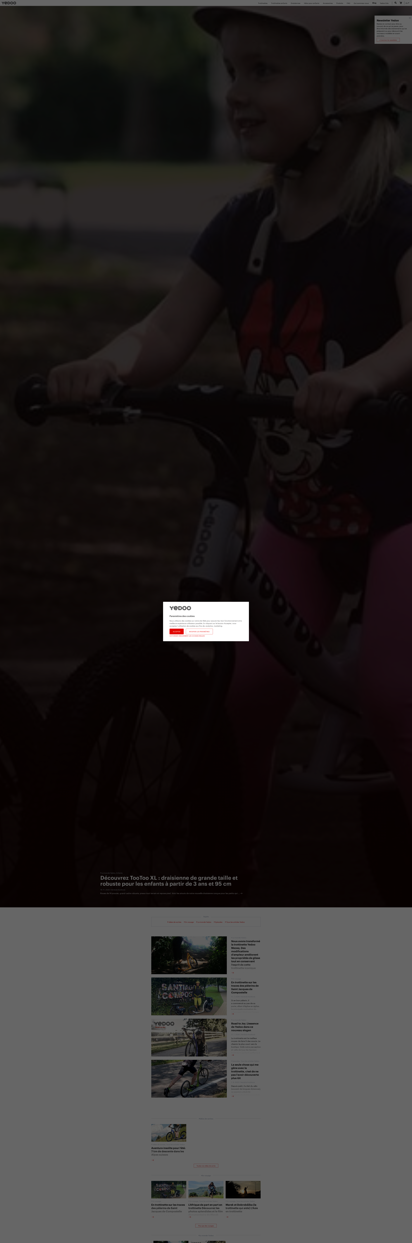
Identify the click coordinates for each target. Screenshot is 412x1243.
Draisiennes (295, 3)
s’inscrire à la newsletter (388, 40)
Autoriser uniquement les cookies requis (187, 636)
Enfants (119, 872)
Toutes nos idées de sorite (206, 1165)
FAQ (348, 3)
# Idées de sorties (174, 921)
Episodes (236, 1060)
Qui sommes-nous (361, 3)
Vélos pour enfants (311, 3)
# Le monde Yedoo (203, 921)
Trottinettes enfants (279, 3)
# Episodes (218, 921)
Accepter (176, 631)
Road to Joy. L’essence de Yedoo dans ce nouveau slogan (244, 1027)
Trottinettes (262, 3)
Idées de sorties (159, 1144)
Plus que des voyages (206, 1225)
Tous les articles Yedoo (250, 1060)
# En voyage (189, 921)
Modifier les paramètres (199, 631)
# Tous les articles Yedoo (235, 921)
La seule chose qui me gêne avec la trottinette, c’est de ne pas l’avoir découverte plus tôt (245, 1071)
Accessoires (328, 3)
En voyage (237, 978)
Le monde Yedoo (108, 872)
